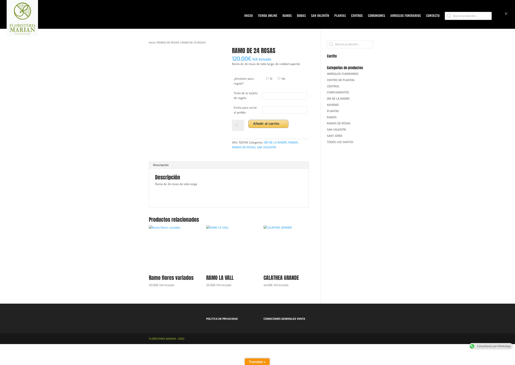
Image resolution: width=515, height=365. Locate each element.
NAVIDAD (333, 105)
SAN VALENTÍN (320, 16)
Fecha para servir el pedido (245, 110)
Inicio (152, 42)
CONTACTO (433, 16)
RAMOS (287, 16)
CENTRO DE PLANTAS (340, 80)
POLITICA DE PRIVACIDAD (222, 319)
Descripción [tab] (161, 165)
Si (270, 79)
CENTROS (357, 16)
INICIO (248, 16)
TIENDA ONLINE (267, 16)
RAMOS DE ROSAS (168, 42)
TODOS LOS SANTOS (340, 142)
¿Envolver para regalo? (244, 81)
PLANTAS (340, 16)
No (283, 79)
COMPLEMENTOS (338, 92)
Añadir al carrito (266, 124)
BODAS (301, 16)
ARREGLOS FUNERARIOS (405, 16)
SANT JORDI (334, 136)
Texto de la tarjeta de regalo (246, 95)
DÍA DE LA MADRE (275, 142)
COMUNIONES (376, 16)
